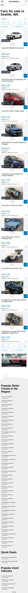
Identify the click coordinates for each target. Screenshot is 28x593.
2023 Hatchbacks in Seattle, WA (8, 460)
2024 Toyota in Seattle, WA (7, 409)
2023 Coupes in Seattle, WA (7, 542)
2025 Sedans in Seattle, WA (7, 444)
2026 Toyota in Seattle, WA (7, 417)
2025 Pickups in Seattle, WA (8, 523)
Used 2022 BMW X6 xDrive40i (12, 48)
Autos (2, 5)
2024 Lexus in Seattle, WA (7, 436)
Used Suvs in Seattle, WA (7, 577)
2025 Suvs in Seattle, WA (7, 397)
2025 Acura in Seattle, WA (7, 487)
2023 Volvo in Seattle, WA (7, 479)
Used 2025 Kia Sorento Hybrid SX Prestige (14, 143)
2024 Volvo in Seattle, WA (7, 495)
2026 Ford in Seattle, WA (7, 546)
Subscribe (25, 4)
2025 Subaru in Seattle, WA (7, 448)
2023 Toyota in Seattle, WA (7, 440)
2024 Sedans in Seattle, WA (7, 421)
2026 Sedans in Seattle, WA (7, 491)
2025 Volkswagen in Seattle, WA (8, 432)
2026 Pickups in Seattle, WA (8, 530)
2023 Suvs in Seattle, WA (7, 405)
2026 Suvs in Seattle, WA (7, 425)
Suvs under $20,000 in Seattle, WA (9, 558)
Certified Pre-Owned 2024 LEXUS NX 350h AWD (14, 300)
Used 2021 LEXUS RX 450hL (12, 205)
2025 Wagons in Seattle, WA (8, 527)
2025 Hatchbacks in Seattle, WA (8, 507)
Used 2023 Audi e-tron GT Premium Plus (11, 237)
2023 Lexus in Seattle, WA (7, 429)
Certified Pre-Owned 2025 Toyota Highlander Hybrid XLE (13, 332)
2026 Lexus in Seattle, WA (7, 499)
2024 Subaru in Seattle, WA (7, 468)
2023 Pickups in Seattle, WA (8, 519)
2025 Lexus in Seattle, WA (7, 452)
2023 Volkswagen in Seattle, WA (8, 456)
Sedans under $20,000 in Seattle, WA (9, 562)
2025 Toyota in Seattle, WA (7, 413)
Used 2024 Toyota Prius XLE (12, 268)
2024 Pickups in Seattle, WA (8, 483)
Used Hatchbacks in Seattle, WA (8, 584)
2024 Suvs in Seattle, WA (7, 401)
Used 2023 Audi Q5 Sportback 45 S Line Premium (14, 80)
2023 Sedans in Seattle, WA (7, 464)
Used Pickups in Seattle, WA (8, 588)
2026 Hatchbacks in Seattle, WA (8, 511)
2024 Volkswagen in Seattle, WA (8, 472)
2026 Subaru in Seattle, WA (7, 538)
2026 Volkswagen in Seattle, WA (8, 534)
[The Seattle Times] (14, 1)
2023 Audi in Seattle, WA (7, 476)
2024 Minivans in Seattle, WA (8, 515)
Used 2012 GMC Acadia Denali (13, 111)
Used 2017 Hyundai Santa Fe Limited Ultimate (12, 174)
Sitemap (14, 592)
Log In (21, 4)
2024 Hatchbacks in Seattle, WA (8, 503)
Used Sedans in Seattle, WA (7, 580)
